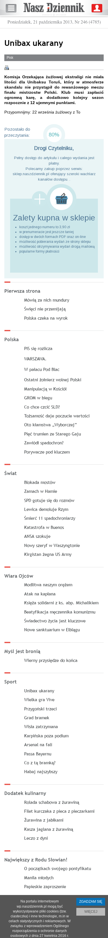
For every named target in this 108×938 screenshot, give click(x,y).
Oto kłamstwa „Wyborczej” (50, 424)
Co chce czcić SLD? (42, 407)
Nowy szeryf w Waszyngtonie (52, 545)
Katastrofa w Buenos (44, 527)
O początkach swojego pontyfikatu (57, 868)
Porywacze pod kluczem (47, 452)
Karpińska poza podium (46, 735)
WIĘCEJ (90, 912)
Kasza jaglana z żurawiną (48, 829)
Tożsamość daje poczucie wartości (57, 416)
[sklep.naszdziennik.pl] (54, 199)
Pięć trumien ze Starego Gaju (52, 434)
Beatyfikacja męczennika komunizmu (59, 612)
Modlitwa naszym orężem (48, 584)
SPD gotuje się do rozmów (49, 500)
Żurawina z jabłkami (43, 820)
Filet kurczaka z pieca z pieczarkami (59, 811)
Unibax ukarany (39, 690)
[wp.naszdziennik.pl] (54, 8)
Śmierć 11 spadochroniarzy (49, 518)
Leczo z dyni (36, 838)
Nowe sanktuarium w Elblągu (52, 629)
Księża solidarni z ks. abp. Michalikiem (61, 602)
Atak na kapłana (40, 594)
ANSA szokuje (37, 536)
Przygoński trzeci (40, 709)
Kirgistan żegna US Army (47, 554)
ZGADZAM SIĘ (90, 902)
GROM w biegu (38, 397)
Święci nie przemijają (45, 309)
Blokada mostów (39, 482)
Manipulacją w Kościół (45, 389)
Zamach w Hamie (40, 491)
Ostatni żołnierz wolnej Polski (52, 379)
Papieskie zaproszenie (45, 886)
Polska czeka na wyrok (46, 318)
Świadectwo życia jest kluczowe (55, 621)
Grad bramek (36, 717)
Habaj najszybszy (40, 771)
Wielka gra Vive (39, 699)
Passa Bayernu (37, 754)
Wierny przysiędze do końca (50, 660)
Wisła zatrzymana (41, 726)
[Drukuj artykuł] (6, 67)
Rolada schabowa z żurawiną (51, 802)
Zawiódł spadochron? (44, 442)
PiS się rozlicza (38, 348)
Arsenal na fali (38, 744)
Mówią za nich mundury (46, 300)
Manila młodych (39, 877)
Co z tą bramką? (40, 762)
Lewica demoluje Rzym (46, 509)
